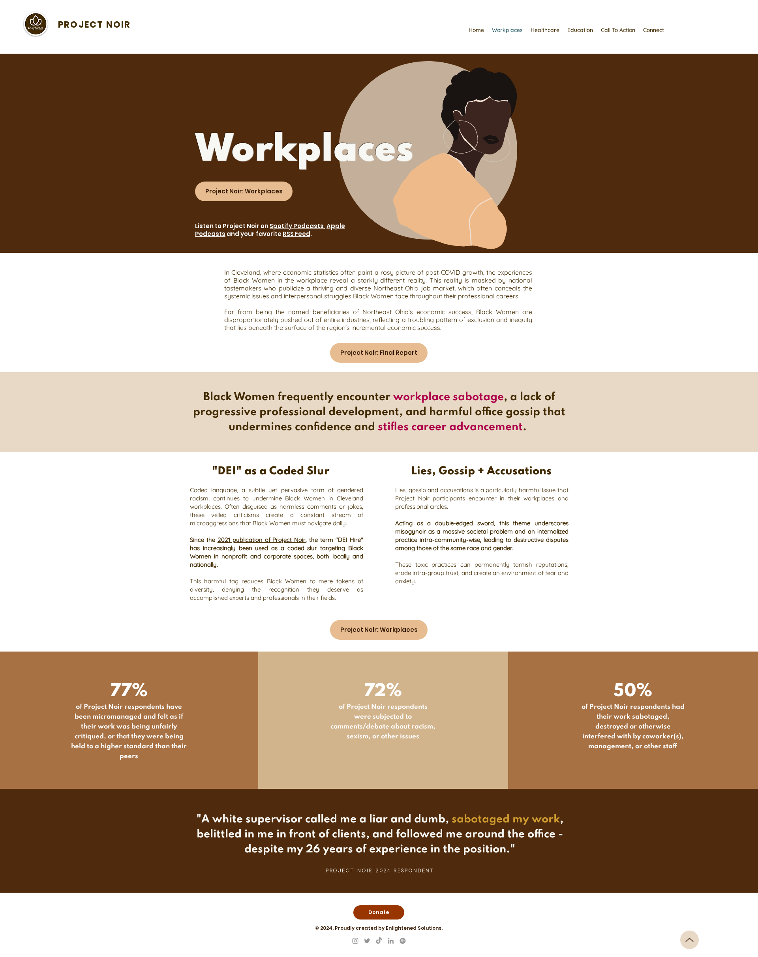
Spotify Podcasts (297, 226)
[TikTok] (379, 941)
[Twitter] (367, 941)
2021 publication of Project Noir (262, 539)
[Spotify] (403, 941)
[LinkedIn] (391, 941)
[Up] (689, 940)
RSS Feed (296, 234)
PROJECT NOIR (94, 25)
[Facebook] (355, 941)
